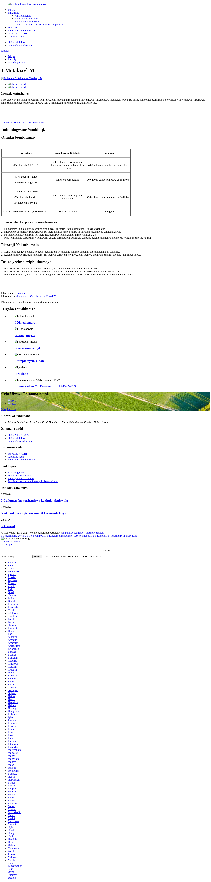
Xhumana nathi (16, 36)
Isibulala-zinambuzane (60, 535)
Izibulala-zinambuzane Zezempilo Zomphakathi (39, 24)
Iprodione (21, 373)
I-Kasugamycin (25, 335)
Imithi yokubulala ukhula (28, 21)
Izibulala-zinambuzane (26, 18)
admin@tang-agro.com (20, 45)
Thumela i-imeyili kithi (13, 122)
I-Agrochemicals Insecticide (122, 535)
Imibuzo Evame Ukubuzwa (22, 30)
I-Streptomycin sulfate (29, 361)
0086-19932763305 (18, 435)
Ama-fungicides (23, 15)
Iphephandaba (8, 409)
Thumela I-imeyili (10, 541)
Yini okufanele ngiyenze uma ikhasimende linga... (34, 513)
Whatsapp (6, 544)
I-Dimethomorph (26, 322)
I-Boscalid (20, 293)
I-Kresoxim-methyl (27, 348)
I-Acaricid (8, 526)
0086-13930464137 (18, 42)
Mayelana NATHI (17, 33)
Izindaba (12, 27)
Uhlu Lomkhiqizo (35, 122)
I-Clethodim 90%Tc (37, 535)
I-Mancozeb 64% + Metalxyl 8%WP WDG (37, 296)
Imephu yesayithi (95, 532)
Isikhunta (102, 535)
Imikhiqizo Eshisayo (73, 532)
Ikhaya (11, 9)
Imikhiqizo (13, 12)
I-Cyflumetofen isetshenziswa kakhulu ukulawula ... (36, 500)
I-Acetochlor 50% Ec (85, 535)
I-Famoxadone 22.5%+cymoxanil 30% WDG (45, 386)
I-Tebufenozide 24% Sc (13, 535)
